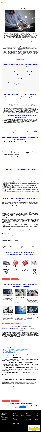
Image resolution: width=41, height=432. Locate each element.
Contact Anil (22, 415)
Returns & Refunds (29, 418)
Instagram (36, 419)
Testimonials (15, 419)
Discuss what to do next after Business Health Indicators (10, 352)
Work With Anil (16, 420)
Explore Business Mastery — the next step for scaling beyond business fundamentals (14, 349)
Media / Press (16, 424)
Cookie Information (36, 427)
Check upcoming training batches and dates (8, 351)
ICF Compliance (28, 419)
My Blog (15, 418)
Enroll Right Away (20, 59)
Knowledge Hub (16, 415)
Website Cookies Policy (29, 420)
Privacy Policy (28, 415)
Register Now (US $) (6, 279)
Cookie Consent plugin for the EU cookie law (34, 430)
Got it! (34, 429)
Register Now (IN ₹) (14, 279)
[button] (20, 388)
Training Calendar (16, 423)
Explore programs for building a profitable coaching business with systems (12, 350)
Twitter (36, 418)
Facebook (36, 415)
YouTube (36, 420)
